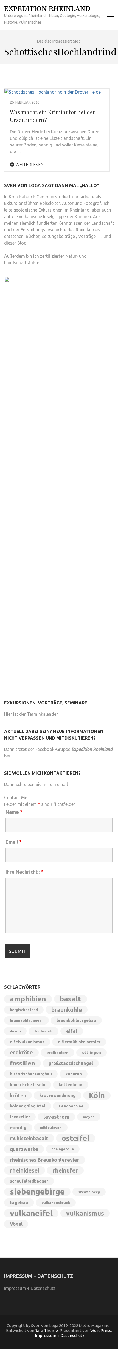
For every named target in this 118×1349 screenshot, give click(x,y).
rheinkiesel (24, 1170)
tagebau (19, 1202)
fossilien (22, 1063)
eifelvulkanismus (27, 1041)
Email (13, 842)
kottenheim (70, 1084)
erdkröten (57, 1052)
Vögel (16, 1223)
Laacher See (71, 1106)
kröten (18, 1095)
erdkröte (21, 1052)
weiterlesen (29, 164)
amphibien (28, 999)
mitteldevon (51, 1127)
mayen (89, 1117)
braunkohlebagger (26, 1020)
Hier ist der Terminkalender (31, 714)
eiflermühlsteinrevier (79, 1041)
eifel (71, 1031)
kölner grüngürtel (27, 1106)
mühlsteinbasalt (29, 1138)
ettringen (91, 1052)
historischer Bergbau (31, 1074)
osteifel (75, 1138)
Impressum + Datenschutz (30, 1288)
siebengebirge (37, 1192)
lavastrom (56, 1117)
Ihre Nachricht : (24, 872)
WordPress (100, 1330)
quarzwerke (24, 1149)
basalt (70, 999)
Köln (97, 1095)
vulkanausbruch (56, 1202)
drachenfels (43, 1031)
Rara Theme (46, 1330)
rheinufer (65, 1170)
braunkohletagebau (76, 1020)
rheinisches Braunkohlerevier (44, 1159)
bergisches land (24, 1010)
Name (14, 812)
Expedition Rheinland (47, 8)
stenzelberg (89, 1192)
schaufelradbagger (29, 1181)
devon (15, 1031)
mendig (18, 1127)
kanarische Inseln (27, 1084)
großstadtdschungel (71, 1063)
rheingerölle (63, 1149)
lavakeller (20, 1116)
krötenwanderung (57, 1095)
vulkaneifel (31, 1213)
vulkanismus (85, 1213)
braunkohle (66, 1009)
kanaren (73, 1074)
